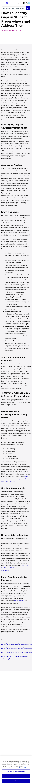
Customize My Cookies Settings (16, 771)
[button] (28, 3)
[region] (16, 770)
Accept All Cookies (16, 781)
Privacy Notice (23, 767)
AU (18, 3)
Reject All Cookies (16, 776)
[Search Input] (28, 8)
